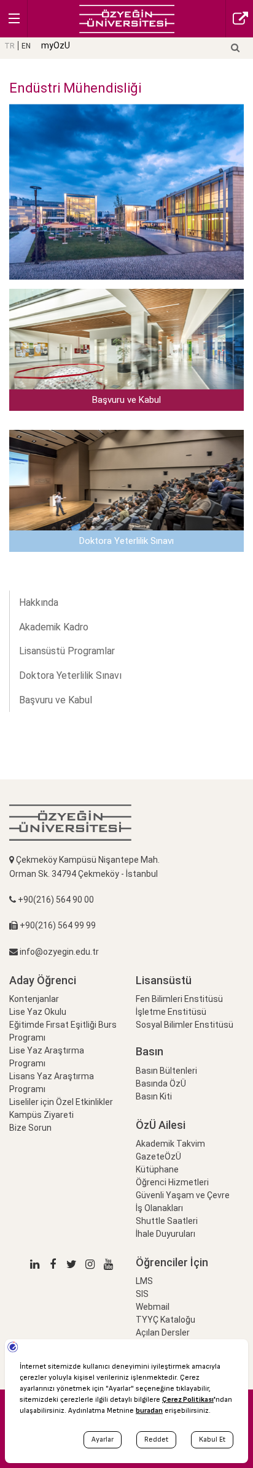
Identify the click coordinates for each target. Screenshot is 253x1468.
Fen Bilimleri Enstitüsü (179, 999)
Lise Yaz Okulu (37, 1012)
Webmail (152, 1307)
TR (9, 46)
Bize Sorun (30, 1128)
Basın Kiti (154, 1096)
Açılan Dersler (163, 1332)
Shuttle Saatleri (167, 1221)
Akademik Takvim (170, 1144)
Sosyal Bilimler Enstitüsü (184, 1025)
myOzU (55, 45)
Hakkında (38, 602)
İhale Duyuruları (165, 1234)
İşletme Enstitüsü (171, 1012)
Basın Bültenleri (166, 1071)
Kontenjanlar (34, 999)
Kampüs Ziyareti (41, 1115)
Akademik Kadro (53, 627)
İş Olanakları (159, 1208)
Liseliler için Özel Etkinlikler (61, 1102)
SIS (142, 1294)
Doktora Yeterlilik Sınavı (70, 675)
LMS (144, 1281)
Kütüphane (157, 1169)
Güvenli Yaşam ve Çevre (183, 1195)
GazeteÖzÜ (158, 1156)
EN (26, 46)
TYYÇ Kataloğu (165, 1320)
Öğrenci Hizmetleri (172, 1182)
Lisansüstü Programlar (67, 651)
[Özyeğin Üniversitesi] (126, 18)
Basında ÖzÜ (161, 1083)
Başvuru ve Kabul (55, 700)
